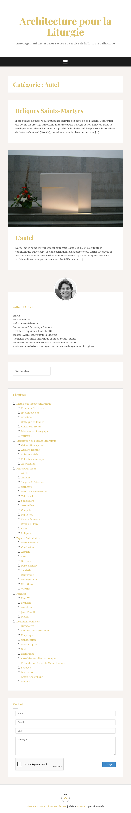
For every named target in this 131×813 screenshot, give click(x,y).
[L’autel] (65, 190)
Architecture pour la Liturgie (65, 26)
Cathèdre (26, 486)
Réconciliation (29, 542)
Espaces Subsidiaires (28, 538)
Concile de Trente (31, 426)
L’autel (24, 238)
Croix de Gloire (30, 523)
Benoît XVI (27, 607)
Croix (24, 528)
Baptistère (27, 514)
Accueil (25, 551)
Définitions (27, 653)
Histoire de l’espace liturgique (33, 403)
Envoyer (109, 764)
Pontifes (21, 593)
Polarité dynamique (32, 459)
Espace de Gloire (30, 519)
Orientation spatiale (33, 445)
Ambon (25, 477)
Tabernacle (27, 496)
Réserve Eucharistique (34, 491)
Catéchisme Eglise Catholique (38, 658)
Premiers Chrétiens (32, 408)
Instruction (27, 672)
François (26, 602)
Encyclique (27, 635)
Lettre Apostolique (32, 676)
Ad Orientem (28, 463)
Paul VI (25, 598)
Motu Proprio (29, 644)
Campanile (27, 574)
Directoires (27, 625)
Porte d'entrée (29, 565)
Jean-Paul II (28, 612)
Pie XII (25, 616)
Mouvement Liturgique (35, 431)
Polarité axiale (29, 454)
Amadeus (82, 806)
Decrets (25, 681)
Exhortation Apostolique (35, 630)
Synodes (26, 667)
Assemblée (27, 505)
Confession (27, 547)
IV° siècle (26, 417)
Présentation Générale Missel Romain (43, 662)
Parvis (25, 556)
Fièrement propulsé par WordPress (46, 806)
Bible (24, 649)
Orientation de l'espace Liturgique (36, 440)
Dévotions (27, 584)
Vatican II (26, 435)
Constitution (28, 639)
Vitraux (25, 588)
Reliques (26, 533)
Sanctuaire (27, 500)
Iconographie (29, 579)
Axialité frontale (31, 449)
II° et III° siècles (30, 412)
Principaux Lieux (26, 468)
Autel (24, 472)
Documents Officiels (28, 621)
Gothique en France (32, 421)
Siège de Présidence (32, 482)
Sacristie (26, 570)
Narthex (26, 561)
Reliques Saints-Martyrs (49, 110)
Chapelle (26, 510)
